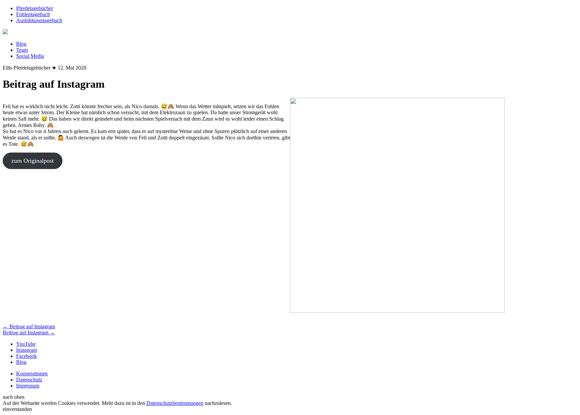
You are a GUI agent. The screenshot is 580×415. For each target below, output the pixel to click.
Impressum (27, 385)
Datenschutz (29, 379)
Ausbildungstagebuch (39, 20)
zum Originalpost (32, 160)
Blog (21, 44)
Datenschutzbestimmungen (174, 403)
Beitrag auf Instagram (29, 326)
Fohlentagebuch (33, 14)
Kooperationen (32, 373)
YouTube (26, 344)
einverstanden (17, 409)
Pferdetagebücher (34, 8)
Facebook (26, 356)
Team (22, 50)
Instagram (26, 350)
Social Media (30, 56)
